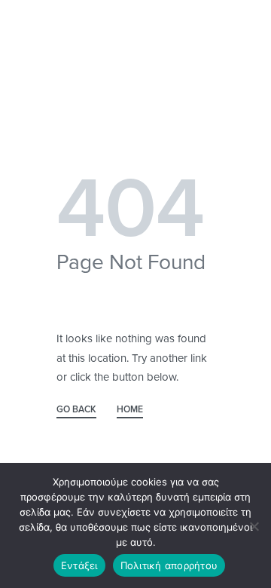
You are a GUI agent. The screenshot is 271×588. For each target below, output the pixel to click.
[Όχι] (254, 523)
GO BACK (76, 410)
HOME (130, 410)
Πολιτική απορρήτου (169, 565)
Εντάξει (79, 565)
